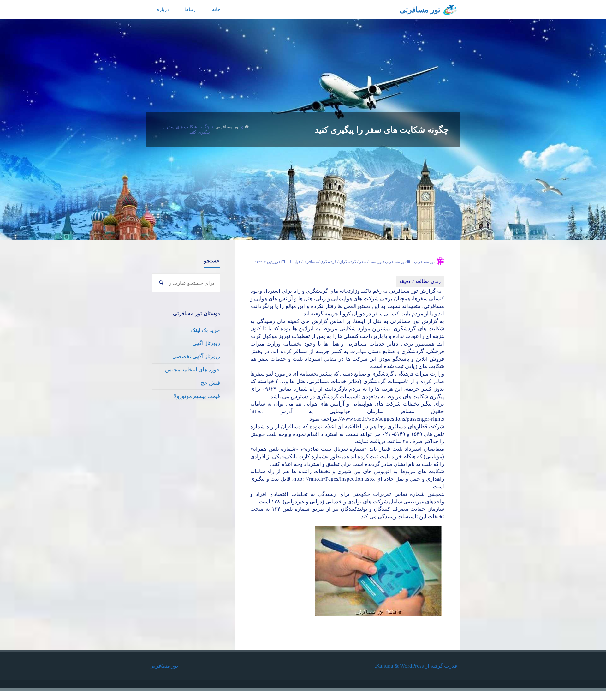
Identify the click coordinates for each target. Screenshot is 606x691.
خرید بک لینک (205, 330)
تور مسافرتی (420, 10)
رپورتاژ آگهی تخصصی (196, 356)
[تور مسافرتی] (450, 9)
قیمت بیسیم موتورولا (197, 396)
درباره (163, 9)
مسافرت (310, 262)
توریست (375, 262)
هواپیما (295, 262)
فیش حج (210, 383)
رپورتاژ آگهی (206, 343)
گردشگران (347, 262)
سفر (362, 262)
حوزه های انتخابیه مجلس (192, 370)
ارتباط (190, 9)
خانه (216, 9)
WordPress (412, 666)
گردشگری (328, 262)
